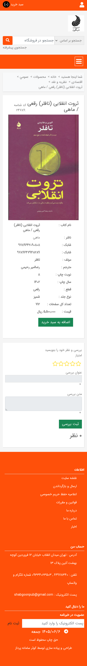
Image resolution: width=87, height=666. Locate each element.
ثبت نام (13, 623)
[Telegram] (66, 631)
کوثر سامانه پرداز (25, 647)
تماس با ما (70, 518)
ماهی (36, 237)
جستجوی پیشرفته (15, 47)
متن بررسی (74, 394)
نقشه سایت (69, 478)
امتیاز (78, 355)
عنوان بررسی (74, 372)
